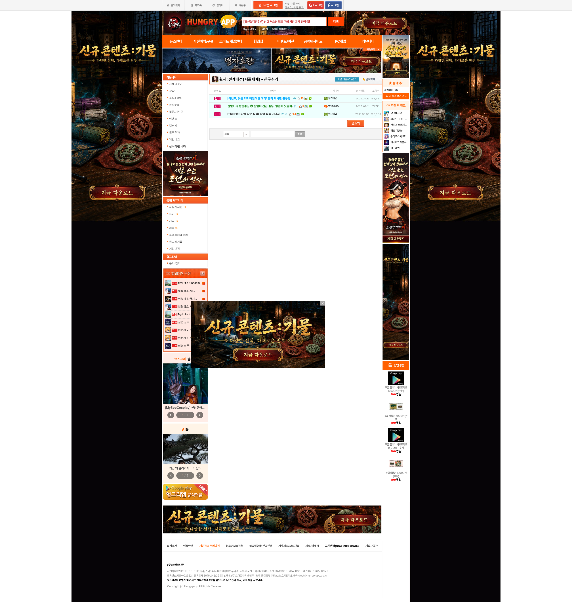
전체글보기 (176, 84)
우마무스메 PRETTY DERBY (399, 136)
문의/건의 (175, 263)
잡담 (172, 90)
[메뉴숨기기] (372, 49)
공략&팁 (174, 104)
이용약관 (188, 545)
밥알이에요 (333, 106)
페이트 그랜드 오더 (399, 119)
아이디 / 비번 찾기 (294, 7)
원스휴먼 (395, 148)
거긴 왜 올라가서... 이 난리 (185, 468)
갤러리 (173, 125)
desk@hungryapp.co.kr (312, 575)
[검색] (300, 134)
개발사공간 (371, 545)
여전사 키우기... (187, 329)
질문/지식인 (176, 111)
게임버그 (174, 139)
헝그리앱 (332, 98)
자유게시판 (177, 207)
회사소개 (172, 545)
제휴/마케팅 (312, 545)
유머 (173, 214)
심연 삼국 (183, 322)
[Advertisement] (396, 287)
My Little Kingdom (189, 283)
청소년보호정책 (234, 545)
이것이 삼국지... (187, 298)
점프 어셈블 (396, 130)
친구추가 (174, 132)
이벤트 (173, 118)
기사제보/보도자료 (288, 545)
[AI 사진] (185, 449)
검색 (336, 21)
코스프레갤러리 (178, 234)
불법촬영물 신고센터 (260, 545)
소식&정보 (175, 97)
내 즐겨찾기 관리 (396, 96)
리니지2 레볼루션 (399, 142)
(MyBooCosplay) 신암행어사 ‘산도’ (188, 407)
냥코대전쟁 (396, 113)
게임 (173, 220)
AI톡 (173, 227)
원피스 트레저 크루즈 (399, 124)
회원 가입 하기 (292, 3)
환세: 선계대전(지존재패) (239, 79)
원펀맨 (265, 29)
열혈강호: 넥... (186, 290)
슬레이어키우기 (279, 29)
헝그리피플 (176, 241)
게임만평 (174, 248)
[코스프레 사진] (185, 383)
